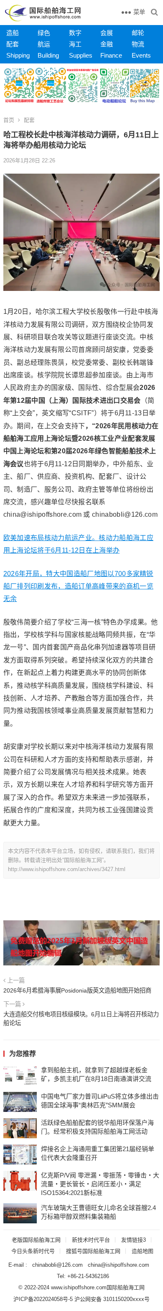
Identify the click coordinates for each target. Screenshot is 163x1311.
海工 (75, 44)
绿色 (44, 32)
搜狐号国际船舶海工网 (93, 1251)
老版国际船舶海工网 (36, 1240)
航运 (44, 44)
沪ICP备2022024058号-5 (43, 1299)
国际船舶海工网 (126, 1287)
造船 (12, 32)
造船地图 (142, 1251)
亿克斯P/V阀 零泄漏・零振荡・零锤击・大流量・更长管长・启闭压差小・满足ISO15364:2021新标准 (100, 1184)
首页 (8, 120)
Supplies (80, 55)
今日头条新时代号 (33, 1251)
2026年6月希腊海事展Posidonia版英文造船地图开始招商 (77, 990)
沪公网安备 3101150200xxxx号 (112, 1299)
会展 (106, 32)
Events (141, 55)
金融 (106, 44)
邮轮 (138, 32)
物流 (138, 44)
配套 (12, 44)
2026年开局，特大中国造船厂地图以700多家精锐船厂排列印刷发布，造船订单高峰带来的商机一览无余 (78, 586)
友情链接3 (133, 1240)
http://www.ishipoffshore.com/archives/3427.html (66, 869)
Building (48, 55)
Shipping (18, 55)
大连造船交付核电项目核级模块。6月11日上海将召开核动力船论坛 (81, 1018)
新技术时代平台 (91, 1240)
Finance (111, 55)
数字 (75, 32)
